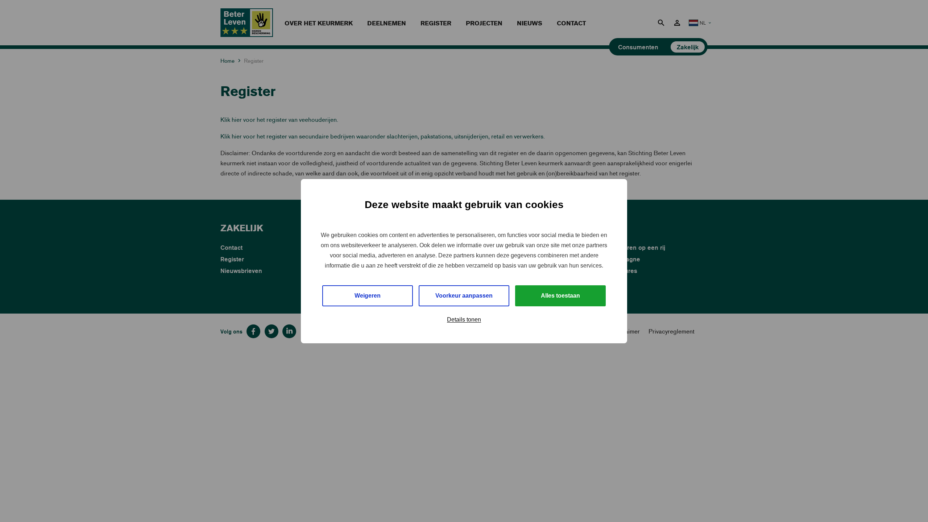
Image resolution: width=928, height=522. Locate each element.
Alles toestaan (560, 296)
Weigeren (368, 296)
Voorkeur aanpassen (464, 296)
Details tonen (464, 319)
